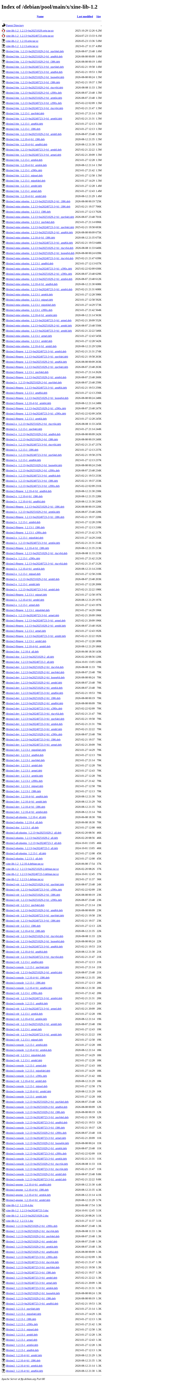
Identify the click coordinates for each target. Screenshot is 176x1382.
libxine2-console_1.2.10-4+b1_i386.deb (28, 977)
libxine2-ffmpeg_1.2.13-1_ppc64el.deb (27, 372)
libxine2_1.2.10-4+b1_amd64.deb (24, 1370)
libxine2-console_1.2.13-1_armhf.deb (26, 1096)
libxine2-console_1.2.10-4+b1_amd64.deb (29, 987)
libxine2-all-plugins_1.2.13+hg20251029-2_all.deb (33, 832)
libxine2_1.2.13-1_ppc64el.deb (23, 1308)
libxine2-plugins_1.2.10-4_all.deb (24, 822)
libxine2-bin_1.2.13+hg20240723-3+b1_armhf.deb (34, 149)
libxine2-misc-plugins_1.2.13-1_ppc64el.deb (30, 222)
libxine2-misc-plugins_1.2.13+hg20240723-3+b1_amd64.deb (39, 242)
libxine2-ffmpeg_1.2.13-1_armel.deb (26, 630)
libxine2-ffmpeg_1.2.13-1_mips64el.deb (28, 610)
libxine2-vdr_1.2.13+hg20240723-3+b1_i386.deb (33, 920)
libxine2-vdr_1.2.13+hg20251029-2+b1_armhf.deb (34, 1024)
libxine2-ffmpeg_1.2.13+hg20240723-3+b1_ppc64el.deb (37, 356)
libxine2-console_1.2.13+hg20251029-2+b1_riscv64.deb (37, 1163)
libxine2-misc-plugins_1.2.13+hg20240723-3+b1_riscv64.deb (39, 258)
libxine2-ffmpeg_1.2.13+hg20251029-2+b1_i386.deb (35, 506)
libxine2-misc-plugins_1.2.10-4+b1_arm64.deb (31, 315)
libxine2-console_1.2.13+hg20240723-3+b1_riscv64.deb (37, 1169)
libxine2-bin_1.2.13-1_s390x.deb (24, 170)
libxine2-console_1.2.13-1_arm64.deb (26, 1044)
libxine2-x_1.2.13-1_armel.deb (23, 605)
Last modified (85, 16)
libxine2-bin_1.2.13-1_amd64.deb (24, 123)
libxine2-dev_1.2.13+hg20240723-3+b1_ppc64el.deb (35, 718)
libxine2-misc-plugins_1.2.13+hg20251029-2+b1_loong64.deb (40, 253)
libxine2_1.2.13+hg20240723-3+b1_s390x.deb (31, 1257)
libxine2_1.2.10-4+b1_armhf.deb (24, 1355)
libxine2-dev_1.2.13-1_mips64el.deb (26, 749)
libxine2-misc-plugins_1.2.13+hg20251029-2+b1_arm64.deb (39, 279)
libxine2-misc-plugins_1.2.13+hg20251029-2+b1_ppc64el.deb (40, 216)
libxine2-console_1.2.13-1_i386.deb (25, 982)
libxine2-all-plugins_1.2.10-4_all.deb (26, 817)
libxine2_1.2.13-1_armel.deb (21, 1339)
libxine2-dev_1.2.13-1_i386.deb (23, 791)
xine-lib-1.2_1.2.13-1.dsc (19, 1220)
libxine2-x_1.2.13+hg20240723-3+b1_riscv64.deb (33, 444)
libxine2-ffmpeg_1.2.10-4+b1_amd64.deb (29, 491)
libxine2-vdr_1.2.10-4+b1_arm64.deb (26, 1019)
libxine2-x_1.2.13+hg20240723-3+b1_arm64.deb (33, 542)
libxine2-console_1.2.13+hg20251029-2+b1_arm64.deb (36, 1148)
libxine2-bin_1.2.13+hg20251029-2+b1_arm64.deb (34, 97)
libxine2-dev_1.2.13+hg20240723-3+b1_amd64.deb (34, 693)
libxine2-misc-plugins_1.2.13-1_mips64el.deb (31, 304)
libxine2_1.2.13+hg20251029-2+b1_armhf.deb (31, 1241)
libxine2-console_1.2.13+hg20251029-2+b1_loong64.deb (37, 1143)
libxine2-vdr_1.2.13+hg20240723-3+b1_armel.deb (33, 1008)
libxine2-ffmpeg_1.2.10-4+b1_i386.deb (27, 548)
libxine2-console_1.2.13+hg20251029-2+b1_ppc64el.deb (37, 1101)
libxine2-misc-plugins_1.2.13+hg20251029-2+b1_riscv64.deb (39, 247)
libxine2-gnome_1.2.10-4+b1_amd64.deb (28, 1184)
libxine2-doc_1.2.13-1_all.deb (22, 827)
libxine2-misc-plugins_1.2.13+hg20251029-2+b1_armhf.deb (39, 325)
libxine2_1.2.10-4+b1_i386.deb (23, 1360)
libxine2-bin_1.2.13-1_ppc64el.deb (25, 113)
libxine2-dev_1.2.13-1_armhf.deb (24, 765)
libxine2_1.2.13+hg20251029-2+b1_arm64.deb (32, 1246)
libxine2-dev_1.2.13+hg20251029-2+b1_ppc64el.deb (35, 672)
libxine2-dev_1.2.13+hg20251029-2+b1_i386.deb (33, 698)
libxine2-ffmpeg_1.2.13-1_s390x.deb (26, 532)
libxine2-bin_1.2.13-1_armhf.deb (24, 185)
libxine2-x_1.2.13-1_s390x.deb (23, 558)
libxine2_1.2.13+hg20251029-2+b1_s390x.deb (31, 1226)
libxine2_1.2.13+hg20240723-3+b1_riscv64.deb (32, 1262)
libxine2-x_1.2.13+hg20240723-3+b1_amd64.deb (33, 475)
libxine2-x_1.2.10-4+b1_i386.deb (24, 496)
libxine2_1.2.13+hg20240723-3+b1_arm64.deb (32, 1288)
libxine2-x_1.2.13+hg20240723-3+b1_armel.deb (32, 615)
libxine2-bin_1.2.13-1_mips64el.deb (25, 180)
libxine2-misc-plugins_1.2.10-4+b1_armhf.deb (31, 346)
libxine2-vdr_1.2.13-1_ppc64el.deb (25, 905)
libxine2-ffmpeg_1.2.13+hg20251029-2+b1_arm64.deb (36, 377)
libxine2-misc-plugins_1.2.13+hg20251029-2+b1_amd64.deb (39, 232)
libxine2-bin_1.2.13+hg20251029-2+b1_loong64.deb (35, 77)
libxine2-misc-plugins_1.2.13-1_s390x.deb (29, 310)
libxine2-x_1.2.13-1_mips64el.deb (24, 537)
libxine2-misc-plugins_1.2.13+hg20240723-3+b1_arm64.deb (39, 289)
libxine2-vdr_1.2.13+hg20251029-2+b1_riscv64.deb (34, 936)
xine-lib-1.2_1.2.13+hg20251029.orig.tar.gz (30, 30)
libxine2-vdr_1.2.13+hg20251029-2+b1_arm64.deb (34, 972)
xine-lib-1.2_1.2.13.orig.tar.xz (22, 46)
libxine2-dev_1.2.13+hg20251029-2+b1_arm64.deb (34, 687)
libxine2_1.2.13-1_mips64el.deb (23, 1313)
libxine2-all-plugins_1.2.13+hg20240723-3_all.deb (33, 843)
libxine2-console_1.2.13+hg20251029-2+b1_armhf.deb (36, 1174)
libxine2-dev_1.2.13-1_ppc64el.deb (25, 760)
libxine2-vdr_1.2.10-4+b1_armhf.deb (26, 1081)
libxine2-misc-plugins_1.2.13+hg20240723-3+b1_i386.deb (38, 206)
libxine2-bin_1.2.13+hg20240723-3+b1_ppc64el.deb (35, 66)
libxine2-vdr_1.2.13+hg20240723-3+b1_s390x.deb (34, 889)
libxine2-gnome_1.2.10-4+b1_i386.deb (27, 1189)
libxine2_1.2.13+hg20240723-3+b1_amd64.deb (32, 1303)
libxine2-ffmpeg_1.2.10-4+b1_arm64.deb (28, 403)
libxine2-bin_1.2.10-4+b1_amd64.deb (26, 144)
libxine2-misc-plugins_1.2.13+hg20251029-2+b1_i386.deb (38, 201)
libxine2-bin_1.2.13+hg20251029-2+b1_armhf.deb (34, 134)
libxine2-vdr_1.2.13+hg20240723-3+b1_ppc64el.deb (35, 915)
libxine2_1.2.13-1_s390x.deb (22, 1324)
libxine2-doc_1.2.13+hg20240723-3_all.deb (30, 661)
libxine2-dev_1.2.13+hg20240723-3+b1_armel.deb (34, 744)
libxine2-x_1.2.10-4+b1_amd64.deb (25, 501)
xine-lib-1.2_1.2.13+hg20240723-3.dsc (27, 1210)
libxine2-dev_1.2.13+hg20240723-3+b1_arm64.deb (34, 724)
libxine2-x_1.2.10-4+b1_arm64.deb (25, 568)
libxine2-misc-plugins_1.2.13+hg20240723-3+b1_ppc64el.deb (40, 227)
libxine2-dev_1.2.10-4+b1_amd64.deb (27, 796)
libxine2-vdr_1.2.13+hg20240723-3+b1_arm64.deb (34, 998)
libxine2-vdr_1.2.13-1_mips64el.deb (26, 1055)
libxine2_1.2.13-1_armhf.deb (22, 1334)
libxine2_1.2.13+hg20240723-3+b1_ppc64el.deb (32, 1267)
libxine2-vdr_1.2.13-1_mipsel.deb (24, 1039)
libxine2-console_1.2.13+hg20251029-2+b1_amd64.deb (36, 1106)
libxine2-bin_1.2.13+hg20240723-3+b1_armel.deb (33, 154)
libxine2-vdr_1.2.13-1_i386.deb (23, 925)
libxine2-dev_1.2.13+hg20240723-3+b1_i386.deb (33, 739)
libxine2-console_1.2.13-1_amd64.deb (27, 1003)
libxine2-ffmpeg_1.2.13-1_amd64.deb (26, 392)
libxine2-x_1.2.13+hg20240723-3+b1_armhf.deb (32, 589)
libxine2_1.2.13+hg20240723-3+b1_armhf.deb (31, 1277)
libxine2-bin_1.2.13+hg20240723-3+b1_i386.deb (33, 82)
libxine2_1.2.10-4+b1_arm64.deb (24, 1365)
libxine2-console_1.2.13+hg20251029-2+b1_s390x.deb (36, 1132)
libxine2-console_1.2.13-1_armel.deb (26, 1065)
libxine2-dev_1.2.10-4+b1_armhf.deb (26, 801)
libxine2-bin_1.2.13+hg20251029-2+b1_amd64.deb (34, 56)
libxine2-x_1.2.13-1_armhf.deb (23, 584)
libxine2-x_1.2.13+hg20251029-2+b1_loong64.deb (34, 465)
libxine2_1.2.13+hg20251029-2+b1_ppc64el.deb (32, 1236)
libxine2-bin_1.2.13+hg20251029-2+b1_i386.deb (33, 61)
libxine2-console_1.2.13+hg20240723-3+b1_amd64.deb (36, 1122)
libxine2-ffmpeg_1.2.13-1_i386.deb (25, 527)
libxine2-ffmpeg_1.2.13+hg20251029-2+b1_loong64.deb (37, 398)
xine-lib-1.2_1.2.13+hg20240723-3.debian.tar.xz (32, 874)
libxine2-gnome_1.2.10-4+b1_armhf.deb (28, 1200)
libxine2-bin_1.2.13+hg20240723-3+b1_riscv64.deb (34, 108)
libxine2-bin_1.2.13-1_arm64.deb (24, 160)
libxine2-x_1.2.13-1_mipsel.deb (23, 573)
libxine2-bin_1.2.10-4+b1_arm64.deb (26, 165)
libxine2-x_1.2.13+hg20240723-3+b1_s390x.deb (33, 486)
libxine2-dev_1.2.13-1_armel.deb (24, 770)
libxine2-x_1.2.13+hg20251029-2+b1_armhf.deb (32, 579)
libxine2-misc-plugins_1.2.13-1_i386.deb (28, 211)
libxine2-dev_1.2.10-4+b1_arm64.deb (26, 812)
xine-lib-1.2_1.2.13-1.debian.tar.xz (24, 879)
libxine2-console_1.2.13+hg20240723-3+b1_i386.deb (35, 1127)
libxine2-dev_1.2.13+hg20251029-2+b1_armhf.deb (34, 682)
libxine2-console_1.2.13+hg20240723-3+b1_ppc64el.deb (37, 1117)
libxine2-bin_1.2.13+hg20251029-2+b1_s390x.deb (34, 92)
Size (98, 16)
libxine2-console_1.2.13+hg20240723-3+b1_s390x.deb (36, 1153)
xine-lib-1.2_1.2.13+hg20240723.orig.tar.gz (30, 35)
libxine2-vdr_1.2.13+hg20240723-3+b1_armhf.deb (34, 1034)
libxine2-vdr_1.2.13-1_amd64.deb (24, 962)
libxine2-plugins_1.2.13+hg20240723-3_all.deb (32, 848)
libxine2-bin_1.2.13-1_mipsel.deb (24, 175)
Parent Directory (15, 25)
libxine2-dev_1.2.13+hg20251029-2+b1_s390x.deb (34, 734)
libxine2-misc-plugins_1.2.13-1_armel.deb (29, 335)
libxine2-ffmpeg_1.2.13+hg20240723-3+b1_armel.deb (35, 620)
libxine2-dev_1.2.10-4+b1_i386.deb (25, 806)
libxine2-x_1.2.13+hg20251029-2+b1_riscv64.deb (33, 423)
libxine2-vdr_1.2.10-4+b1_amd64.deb (26, 951)
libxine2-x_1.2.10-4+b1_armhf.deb (25, 599)
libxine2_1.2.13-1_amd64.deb (22, 1350)
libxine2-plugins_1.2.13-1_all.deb (24, 858)
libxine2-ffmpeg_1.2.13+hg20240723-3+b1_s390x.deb (36, 413)
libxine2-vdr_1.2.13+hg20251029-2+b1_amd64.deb (34, 910)
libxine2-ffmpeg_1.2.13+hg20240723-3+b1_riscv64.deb (36, 563)
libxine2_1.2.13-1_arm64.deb (22, 1345)
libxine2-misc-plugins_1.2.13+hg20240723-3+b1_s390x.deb (39, 268)
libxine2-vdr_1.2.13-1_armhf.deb (24, 1060)
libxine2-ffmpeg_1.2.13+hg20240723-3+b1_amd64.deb (36, 387)
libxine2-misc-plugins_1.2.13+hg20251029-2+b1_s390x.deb (39, 273)
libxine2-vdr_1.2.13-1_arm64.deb (24, 1013)
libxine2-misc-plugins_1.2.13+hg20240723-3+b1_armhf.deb (39, 330)
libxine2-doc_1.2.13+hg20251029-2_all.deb (30, 656)
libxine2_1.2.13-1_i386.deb (21, 1319)
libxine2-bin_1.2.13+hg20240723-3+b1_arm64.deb (34, 118)
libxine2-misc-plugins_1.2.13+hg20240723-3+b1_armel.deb (39, 320)
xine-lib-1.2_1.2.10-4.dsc (19, 1205)
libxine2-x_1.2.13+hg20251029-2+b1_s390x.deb (33, 470)
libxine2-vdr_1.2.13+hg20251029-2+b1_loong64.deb (35, 941)
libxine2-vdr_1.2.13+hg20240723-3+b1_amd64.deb (34, 946)
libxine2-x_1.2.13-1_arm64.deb (23, 522)
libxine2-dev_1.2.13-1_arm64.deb (24, 775)
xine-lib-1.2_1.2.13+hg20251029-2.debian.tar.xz (32, 868)
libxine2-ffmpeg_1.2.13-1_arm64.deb (26, 418)
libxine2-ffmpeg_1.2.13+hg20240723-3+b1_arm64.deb (36, 351)
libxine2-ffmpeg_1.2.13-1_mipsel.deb (26, 594)
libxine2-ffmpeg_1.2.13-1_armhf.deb (26, 641)
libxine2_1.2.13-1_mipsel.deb (22, 1329)
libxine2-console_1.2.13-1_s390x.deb (26, 1075)
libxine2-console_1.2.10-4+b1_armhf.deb (28, 1091)
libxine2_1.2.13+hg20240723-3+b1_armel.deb (31, 1282)
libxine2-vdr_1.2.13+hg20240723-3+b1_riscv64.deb (34, 956)
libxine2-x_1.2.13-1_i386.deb (22, 449)
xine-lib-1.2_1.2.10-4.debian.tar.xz (24, 863)
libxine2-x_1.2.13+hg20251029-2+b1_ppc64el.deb (34, 382)
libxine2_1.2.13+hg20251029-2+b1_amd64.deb (32, 1251)
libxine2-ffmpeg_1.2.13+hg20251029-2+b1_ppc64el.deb (37, 367)
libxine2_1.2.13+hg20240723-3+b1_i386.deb (31, 1272)
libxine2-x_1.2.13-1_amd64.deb (23, 460)
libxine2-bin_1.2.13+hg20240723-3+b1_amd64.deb (34, 72)
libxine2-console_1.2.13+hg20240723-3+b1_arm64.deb (36, 1158)
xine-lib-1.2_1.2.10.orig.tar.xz (22, 41)
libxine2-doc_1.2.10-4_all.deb (22, 651)
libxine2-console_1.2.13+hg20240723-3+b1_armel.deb (36, 1138)
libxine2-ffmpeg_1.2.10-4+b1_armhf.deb (28, 646)
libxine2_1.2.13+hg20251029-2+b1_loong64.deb (33, 1293)
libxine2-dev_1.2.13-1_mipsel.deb (24, 786)
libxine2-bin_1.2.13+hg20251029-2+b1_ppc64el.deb (35, 51)
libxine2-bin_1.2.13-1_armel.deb (24, 191)
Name (40, 16)
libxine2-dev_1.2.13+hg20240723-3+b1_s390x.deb (34, 708)
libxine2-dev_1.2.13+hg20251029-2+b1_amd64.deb (34, 703)
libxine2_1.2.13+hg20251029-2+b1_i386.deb (31, 1298)
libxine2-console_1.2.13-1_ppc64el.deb (27, 967)
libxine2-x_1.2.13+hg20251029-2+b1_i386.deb (32, 439)
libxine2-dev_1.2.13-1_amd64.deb (24, 755)
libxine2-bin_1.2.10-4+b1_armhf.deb (26, 196)
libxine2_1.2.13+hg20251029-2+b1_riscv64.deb (32, 1231)
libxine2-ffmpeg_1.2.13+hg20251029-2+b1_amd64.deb (36, 361)
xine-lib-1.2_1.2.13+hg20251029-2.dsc (27, 1215)
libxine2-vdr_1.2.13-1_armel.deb (24, 1029)
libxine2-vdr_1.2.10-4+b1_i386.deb (25, 931)
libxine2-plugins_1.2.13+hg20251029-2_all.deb (32, 837)
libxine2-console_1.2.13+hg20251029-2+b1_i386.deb (35, 1112)
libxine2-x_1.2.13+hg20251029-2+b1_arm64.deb (33, 511)
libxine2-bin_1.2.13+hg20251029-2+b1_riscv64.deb (34, 87)
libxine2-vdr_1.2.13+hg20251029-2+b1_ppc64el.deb (35, 884)
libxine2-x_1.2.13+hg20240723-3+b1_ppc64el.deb (34, 454)
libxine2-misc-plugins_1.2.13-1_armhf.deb (29, 341)
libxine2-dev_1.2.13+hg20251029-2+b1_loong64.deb (35, 677)
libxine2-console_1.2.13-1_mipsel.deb (26, 1086)
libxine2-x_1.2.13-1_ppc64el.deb (24, 429)
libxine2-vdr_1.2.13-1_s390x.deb (24, 993)
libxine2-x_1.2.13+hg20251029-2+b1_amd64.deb (33, 434)
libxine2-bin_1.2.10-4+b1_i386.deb (25, 139)
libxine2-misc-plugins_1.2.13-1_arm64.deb (29, 294)
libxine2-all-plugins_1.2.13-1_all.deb (26, 853)
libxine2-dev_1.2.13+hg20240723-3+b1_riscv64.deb (35, 713)
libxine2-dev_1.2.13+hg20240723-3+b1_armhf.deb (34, 729)
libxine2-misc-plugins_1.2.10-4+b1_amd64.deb (32, 284)
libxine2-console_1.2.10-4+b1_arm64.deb (29, 1050)
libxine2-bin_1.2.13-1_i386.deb (23, 128)
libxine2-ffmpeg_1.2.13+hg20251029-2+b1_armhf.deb (36, 625)
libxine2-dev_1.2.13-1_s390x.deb (24, 780)
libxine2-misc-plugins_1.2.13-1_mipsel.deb (29, 299)
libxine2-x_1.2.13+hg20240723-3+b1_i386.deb (32, 480)
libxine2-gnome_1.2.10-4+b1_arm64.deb (28, 1194)
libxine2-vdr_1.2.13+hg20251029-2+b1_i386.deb (33, 894)
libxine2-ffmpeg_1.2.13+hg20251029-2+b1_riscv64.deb (36, 553)
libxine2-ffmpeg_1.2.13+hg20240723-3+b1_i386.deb (35, 517)
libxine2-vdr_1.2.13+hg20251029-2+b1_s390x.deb (34, 900)
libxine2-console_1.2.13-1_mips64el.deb (28, 1070)
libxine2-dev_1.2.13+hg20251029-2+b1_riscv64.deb (35, 667)
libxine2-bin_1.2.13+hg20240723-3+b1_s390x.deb (34, 103)
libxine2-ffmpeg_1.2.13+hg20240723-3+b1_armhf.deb (36, 636)
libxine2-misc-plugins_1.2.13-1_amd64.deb (29, 263)
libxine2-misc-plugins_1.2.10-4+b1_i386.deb (30, 237)
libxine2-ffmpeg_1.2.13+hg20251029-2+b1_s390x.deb (36, 408)
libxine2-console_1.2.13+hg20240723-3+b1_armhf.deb (36, 1179)
